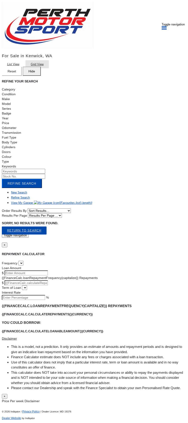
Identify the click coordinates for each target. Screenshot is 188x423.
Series (6, 108)
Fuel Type (9, 137)
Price (5, 123)
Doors (6, 152)
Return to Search (24, 230)
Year (5, 118)
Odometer (9, 128)
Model (6, 104)
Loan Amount (11, 268)
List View (13, 64)
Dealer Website (11, 418)
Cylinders (8, 147)
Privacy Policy (31, 411)
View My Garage (51, 203)
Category (8, 89)
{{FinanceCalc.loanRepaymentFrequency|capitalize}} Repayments (50, 278)
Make (6, 99)
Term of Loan (11, 287)
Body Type (9, 142)
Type (5, 161)
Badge (6, 113)
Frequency (9, 263)
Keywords (9, 166)
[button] (94, 338)
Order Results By (14, 211)
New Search (19, 192)
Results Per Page (14, 215)
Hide (31, 71)
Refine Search (22, 183)
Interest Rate (11, 292)
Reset (12, 71)
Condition (9, 94)
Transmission (11, 132)
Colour (6, 156)
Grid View (37, 64)
